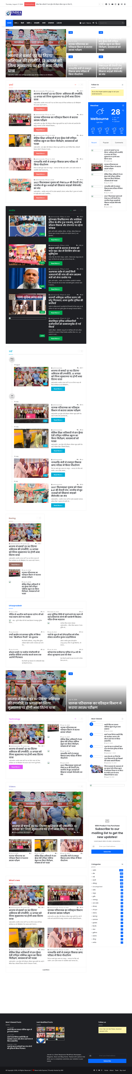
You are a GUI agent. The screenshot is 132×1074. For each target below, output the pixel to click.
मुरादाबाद (95, 923)
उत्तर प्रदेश (95, 903)
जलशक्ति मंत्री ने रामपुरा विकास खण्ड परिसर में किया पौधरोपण (51, 4)
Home (9, 23)
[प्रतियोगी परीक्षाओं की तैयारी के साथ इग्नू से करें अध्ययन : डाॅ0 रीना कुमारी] (60, 1035)
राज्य (15, 23)
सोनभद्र (95, 906)
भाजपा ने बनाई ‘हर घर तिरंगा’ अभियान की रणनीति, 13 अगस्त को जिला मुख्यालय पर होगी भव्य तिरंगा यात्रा (35, 63)
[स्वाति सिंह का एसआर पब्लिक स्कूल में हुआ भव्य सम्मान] (97, 727)
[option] (66, 53)
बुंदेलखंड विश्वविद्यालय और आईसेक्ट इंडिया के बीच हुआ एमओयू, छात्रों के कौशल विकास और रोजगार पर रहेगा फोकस (66, 224)
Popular (106, 143)
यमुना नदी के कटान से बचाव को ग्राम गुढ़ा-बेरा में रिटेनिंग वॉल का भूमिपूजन (64, 251)
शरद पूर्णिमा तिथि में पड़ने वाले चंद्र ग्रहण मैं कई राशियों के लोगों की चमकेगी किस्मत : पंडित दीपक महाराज (65, 617)
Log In (59, 23)
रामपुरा (94, 893)
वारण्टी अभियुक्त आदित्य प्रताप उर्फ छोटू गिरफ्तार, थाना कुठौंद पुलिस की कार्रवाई (66, 300)
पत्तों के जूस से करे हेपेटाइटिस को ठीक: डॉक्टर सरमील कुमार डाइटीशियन (63, 636)
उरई (10, 32)
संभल (94, 929)
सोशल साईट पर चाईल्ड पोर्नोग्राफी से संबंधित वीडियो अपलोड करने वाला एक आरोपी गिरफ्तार (25, 655)
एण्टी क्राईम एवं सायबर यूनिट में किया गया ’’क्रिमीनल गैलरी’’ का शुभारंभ (25, 636)
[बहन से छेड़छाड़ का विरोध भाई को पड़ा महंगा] (41, 1040)
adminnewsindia (40, 91)
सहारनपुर (95, 916)
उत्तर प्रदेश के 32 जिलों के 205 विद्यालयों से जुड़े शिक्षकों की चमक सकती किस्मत (113, 758)
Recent (94, 143)
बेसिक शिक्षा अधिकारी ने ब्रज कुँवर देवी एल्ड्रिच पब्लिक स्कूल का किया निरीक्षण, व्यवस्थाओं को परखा (110, 44)
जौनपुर (94, 939)
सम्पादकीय (36, 23)
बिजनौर (94, 926)
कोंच (94, 873)
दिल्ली (22, 23)
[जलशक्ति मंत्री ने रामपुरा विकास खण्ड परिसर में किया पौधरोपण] (81, 65)
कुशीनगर (95, 932)
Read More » (40, 109)
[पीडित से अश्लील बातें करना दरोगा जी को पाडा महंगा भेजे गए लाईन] (10, 620)
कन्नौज (94, 942)
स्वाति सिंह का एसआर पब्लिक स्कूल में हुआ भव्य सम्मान (112, 727)
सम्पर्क (43, 23)
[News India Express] (14, 13)
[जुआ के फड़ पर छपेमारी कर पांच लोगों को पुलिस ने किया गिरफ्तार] (97, 749)
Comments (119, 143)
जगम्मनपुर (95, 900)
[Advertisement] (66, 994)
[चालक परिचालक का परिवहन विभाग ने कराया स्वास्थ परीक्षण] (81, 41)
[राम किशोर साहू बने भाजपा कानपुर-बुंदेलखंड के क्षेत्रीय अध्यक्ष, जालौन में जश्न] (50, 1040)
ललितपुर (95, 883)
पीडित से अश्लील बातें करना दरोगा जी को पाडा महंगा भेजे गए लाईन (26, 615)
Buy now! (123, 1070)
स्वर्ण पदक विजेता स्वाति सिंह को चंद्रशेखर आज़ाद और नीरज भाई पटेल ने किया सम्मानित (113, 737)
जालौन (28, 23)
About (112, 1070)
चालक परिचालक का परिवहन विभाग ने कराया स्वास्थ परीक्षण (80, 47)
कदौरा (94, 890)
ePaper (51, 23)
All (75, 84)
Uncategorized (97, 886)
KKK (62, 1070)
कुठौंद (94, 896)
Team (116, 1070)
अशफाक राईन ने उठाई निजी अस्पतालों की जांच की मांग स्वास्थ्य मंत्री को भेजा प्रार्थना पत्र (65, 274)
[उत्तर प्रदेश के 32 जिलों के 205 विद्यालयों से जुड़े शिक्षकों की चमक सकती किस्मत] (97, 759)
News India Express (40, 1070)
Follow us (102, 1022)
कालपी (94, 880)
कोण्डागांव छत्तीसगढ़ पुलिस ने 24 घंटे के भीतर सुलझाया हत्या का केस (64, 653)
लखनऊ (95, 913)
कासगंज (95, 936)
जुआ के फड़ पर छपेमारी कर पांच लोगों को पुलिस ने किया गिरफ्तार (113, 749)
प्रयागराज (95, 919)
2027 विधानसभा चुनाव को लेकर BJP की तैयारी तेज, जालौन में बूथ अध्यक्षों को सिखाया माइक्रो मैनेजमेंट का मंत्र (111, 68)
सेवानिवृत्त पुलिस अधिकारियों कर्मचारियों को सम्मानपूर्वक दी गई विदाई (65, 324)
